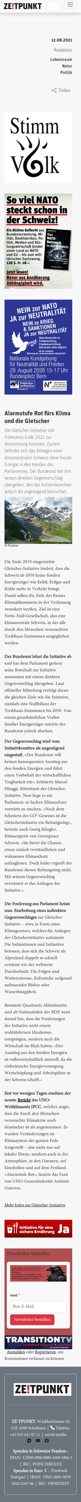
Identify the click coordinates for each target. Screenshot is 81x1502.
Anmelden (16, 1352)
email (13, 1295)
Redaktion (63, 50)
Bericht (24, 1100)
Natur (67, 66)
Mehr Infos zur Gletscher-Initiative (34, 1205)
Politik (66, 73)
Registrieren (45, 1352)
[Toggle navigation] (70, 4)
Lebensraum (61, 60)
